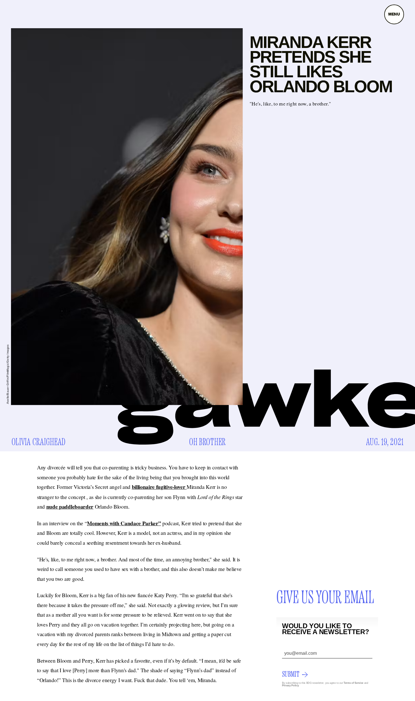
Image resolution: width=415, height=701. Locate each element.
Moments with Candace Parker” (124, 523)
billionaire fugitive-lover (159, 487)
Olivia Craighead (39, 442)
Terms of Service (353, 683)
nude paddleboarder (69, 507)
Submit (290, 674)
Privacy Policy (290, 685)
